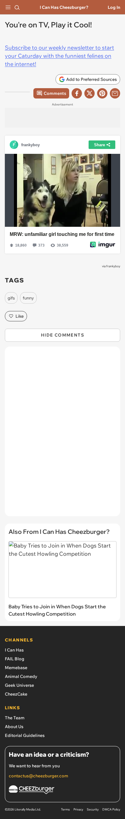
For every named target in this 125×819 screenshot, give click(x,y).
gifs (11, 298)
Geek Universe (19, 685)
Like (19, 316)
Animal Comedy (21, 676)
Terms (65, 809)
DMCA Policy (111, 809)
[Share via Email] (115, 93)
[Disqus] (62, 434)
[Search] (17, 7)
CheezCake (16, 694)
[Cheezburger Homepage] (62, 790)
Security (93, 809)
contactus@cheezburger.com (38, 776)
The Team (15, 718)
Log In (114, 7)
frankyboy (113, 266)
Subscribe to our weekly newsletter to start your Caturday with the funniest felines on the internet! (59, 55)
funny (28, 298)
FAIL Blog (14, 659)
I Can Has (14, 650)
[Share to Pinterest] (102, 93)
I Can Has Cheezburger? (64, 7)
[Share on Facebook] (77, 93)
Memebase (16, 667)
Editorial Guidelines (25, 735)
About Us (14, 726)
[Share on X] (89, 93)
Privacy (78, 809)
